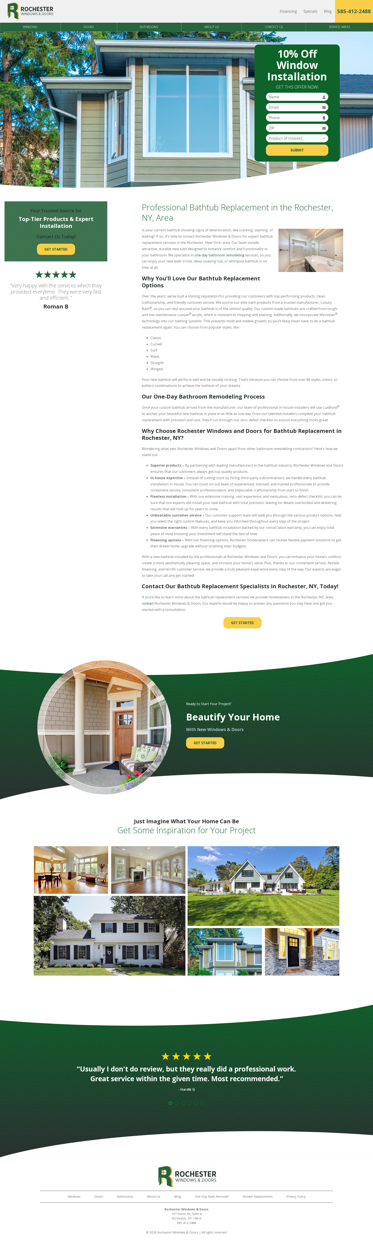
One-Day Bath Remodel (212, 1196)
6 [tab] (202, 1103)
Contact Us (274, 27)
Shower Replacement (257, 1196)
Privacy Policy (295, 1196)
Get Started (242, 622)
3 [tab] (183, 1103)
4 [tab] (189, 1103)
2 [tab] (177, 1103)
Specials (310, 11)
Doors (89, 27)
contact (148, 603)
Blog (328, 11)
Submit (297, 150)
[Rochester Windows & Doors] (29, 11)
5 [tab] (196, 1103)
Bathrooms (149, 27)
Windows (30, 27)
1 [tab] (170, 1103)
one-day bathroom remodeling (219, 255)
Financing (288, 11)
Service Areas (339, 27)
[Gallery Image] (71, 870)
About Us (211, 27)
